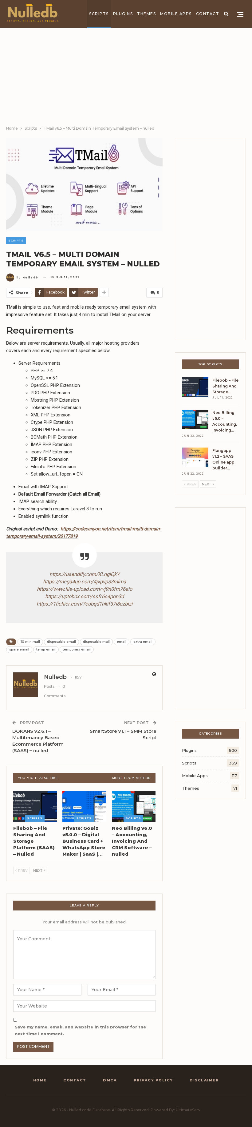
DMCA (110, 1080)
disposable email (61, 642)
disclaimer (204, 1080)
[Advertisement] (126, 79)
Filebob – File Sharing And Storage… (225, 386)
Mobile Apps (176, 13)
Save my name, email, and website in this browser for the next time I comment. (80, 1030)
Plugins (123, 13)
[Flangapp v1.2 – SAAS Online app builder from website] (195, 457)
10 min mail (30, 642)
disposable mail (96, 642)
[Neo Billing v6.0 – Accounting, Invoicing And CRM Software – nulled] (134, 806)
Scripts (99, 13)
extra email (142, 642)
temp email (46, 649)
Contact (207, 13)
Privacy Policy (153, 1080)
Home (40, 1080)
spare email (19, 649)
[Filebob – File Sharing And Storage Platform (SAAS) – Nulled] (35, 806)
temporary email (77, 649)
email (121, 642)
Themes (146, 13)
